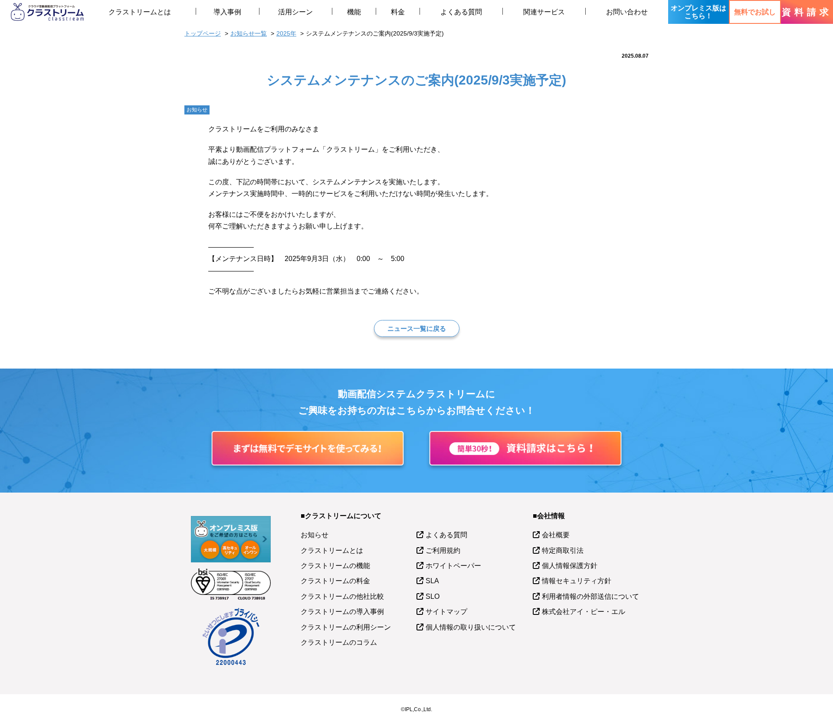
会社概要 (556, 535)
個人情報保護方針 (569, 565)
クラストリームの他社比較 (342, 596)
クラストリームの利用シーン (346, 627)
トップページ (202, 33)
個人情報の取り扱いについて (471, 627)
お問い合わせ (627, 12)
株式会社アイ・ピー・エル (583, 611)
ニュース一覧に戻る (416, 328)
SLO (432, 596)
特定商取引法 (563, 550)
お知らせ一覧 (248, 33)
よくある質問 (461, 12)
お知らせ (314, 535)
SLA (432, 581)
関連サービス (544, 12)
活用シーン (295, 12)
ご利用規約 (443, 550)
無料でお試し (755, 12)
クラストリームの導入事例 (342, 611)
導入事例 (227, 12)
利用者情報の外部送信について (590, 596)
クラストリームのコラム (339, 642)
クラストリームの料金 (335, 581)
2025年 (286, 33)
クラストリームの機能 (335, 565)
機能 (354, 12)
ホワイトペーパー (453, 565)
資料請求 (807, 12)
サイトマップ (446, 611)
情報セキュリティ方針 (576, 581)
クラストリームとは (139, 12)
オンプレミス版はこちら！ (698, 12)
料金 (398, 12)
